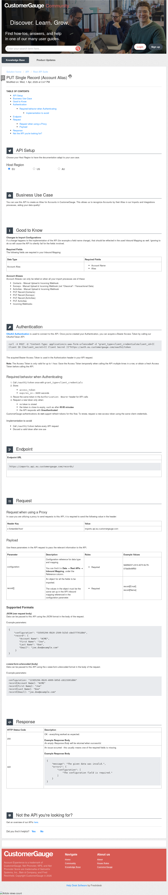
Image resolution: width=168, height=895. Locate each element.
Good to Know (19, 101)
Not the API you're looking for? (27, 133)
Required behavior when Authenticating (38, 108)
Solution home (14, 71)
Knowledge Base (15, 60)
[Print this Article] (70, 76)
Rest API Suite (40, 71)
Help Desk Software (77, 885)
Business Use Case (22, 98)
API (27, 71)
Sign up (155, 46)
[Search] (77, 48)
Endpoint (17, 116)
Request (17, 119)
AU (63, 169)
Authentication (20, 104)
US (38, 169)
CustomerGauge (105, 867)
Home (68, 859)
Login (140, 46)
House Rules (103, 863)
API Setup (18, 95)
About (100, 859)
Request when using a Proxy (33, 123)
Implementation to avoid (37, 112)
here (36, 822)
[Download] (78, 418)
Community (70, 863)
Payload (23, 126)
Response (17, 130)
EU (13, 169)
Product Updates (46, 60)
